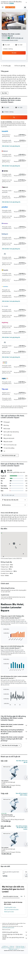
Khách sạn (12, 946)
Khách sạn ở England (20, 947)
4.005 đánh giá (19, 38)
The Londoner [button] (4, 780)
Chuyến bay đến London (10, 907)
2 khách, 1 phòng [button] (8, 49)
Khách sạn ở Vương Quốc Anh (7, 947)
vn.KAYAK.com (5, 946)
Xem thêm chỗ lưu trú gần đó (21, 761)
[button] (26, 2)
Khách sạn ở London (9, 911)
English (12, 3)
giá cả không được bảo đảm (8, 927)
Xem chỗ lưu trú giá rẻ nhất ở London (21, 794)
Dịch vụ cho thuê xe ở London (11, 909)
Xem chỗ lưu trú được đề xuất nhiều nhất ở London (21, 827)
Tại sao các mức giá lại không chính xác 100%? (13, 938)
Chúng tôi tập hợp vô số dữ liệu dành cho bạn (12, 935)
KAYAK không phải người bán (10, 932)
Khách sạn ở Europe (20, 946)
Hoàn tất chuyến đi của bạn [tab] (10, 896)
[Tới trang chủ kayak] (10, 7)
